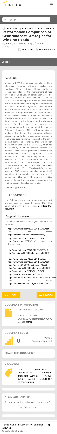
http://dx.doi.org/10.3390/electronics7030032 (28, 253)
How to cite (27, 49)
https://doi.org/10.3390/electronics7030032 (28, 265)
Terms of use (9, 424)
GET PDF (10, 294)
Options (7, 62)
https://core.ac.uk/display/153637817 (25, 274)
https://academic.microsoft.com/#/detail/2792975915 (32, 277)
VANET (31, 378)
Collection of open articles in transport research (30, 28)
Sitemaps (38, 424)
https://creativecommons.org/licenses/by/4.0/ (28, 283)
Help (48, 424)
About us (6, 427)
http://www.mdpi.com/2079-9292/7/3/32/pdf (28, 250)
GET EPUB (46, 294)
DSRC (20, 369)
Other (29, 321)
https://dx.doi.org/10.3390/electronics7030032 (29, 268)
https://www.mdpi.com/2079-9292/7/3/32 (26, 259)
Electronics (40, 369)
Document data (47, 49)
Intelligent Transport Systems (35, 374)
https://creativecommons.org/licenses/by (26, 234)
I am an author (28, 407)
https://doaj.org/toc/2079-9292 (22, 241)
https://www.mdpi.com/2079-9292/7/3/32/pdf (28, 229)
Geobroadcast (25, 372)
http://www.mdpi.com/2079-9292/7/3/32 (26, 238)
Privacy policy (25, 424)
